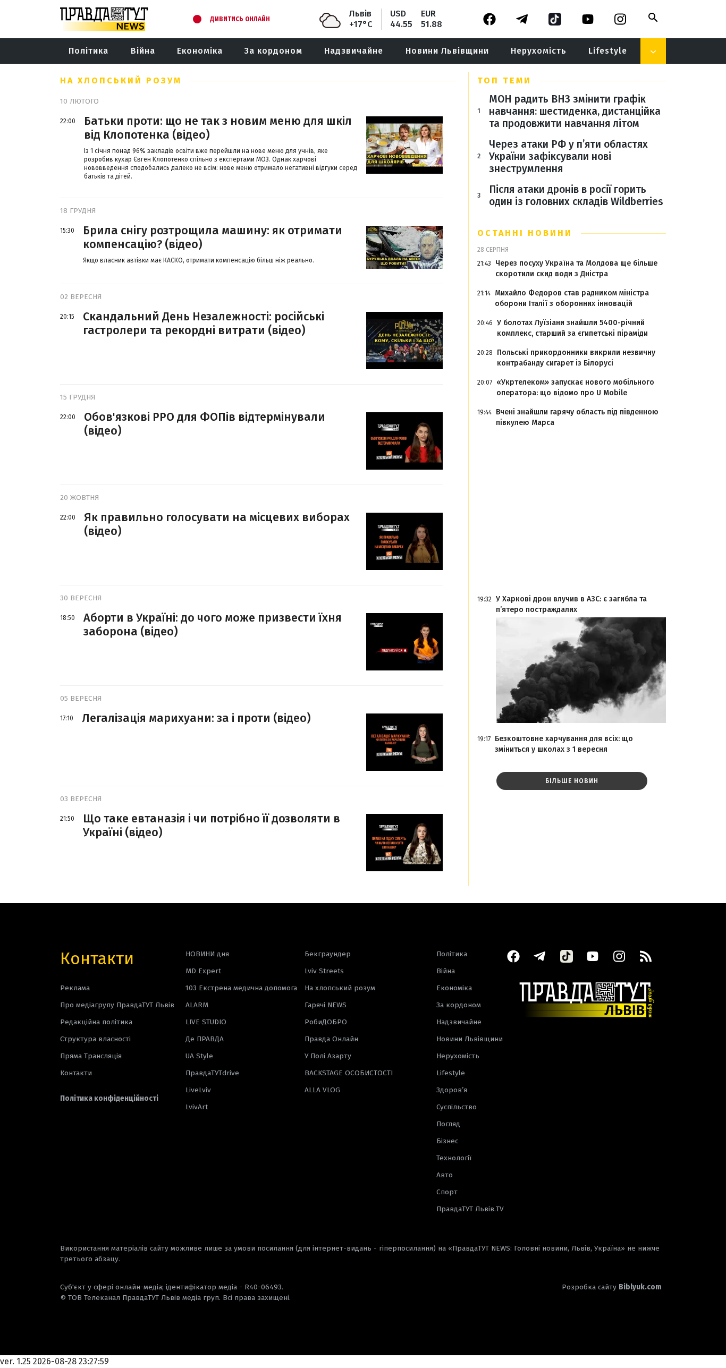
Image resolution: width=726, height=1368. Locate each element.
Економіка (200, 51)
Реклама (75, 987)
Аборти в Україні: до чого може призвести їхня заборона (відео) (212, 625)
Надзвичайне (353, 51)
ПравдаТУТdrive (212, 1072)
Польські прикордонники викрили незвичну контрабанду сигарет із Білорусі (576, 358)
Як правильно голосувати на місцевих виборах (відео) (217, 524)
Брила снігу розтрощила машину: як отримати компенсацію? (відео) (212, 237)
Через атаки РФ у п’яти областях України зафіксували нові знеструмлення (568, 156)
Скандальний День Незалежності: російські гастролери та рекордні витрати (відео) (203, 323)
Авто (444, 1174)
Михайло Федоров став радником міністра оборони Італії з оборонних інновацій (572, 298)
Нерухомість (539, 51)
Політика (88, 51)
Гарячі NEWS (326, 1004)
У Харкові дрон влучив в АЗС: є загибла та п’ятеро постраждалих (571, 604)
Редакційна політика (96, 1021)
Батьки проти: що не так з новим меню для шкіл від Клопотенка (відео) (218, 128)
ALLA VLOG (322, 1089)
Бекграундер (328, 953)
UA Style (199, 1055)
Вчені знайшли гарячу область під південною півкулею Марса (577, 417)
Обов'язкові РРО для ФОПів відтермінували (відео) (204, 424)
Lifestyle (607, 51)
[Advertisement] (571, 511)
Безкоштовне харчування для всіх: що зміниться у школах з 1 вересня (564, 744)
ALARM (196, 1004)
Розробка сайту (612, 1286)
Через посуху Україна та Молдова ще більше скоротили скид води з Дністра (576, 268)
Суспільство (456, 1106)
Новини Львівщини (447, 51)
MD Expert (203, 970)
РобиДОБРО (326, 1021)
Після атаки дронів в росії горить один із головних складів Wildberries (576, 195)
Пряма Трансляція (91, 1055)
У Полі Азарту (328, 1055)
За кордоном (273, 51)
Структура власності (95, 1038)
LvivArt (196, 1106)
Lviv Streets (324, 970)
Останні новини (524, 233)
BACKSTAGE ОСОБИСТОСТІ (349, 1072)
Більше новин (571, 781)
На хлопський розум (340, 987)
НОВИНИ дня (207, 953)
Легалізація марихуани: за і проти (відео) (196, 718)
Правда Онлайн (331, 1038)
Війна (143, 51)
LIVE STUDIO (205, 1021)
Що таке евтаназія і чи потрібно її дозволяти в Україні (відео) (211, 825)
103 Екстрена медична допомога (241, 987)
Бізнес (447, 1140)
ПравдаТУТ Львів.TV (470, 1208)
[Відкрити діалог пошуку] (653, 17)
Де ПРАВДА (204, 1038)
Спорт (447, 1191)
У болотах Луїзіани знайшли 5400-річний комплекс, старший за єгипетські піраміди (572, 328)
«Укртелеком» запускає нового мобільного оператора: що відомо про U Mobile (575, 387)
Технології (453, 1157)
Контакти (97, 957)
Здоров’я (451, 1089)
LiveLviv (198, 1089)
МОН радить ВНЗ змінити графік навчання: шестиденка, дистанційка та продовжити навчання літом (575, 111)
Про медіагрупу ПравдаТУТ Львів (117, 1004)
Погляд (448, 1123)
